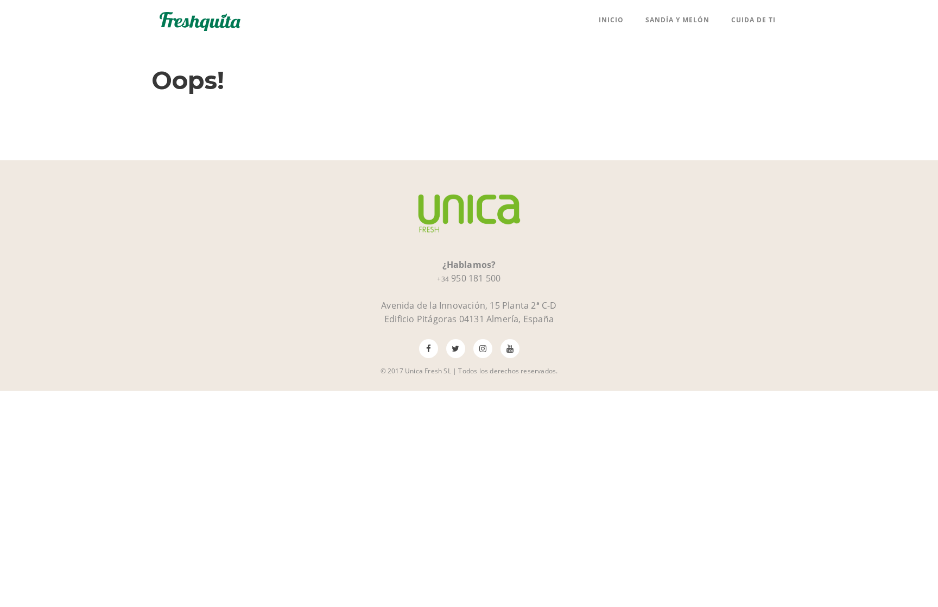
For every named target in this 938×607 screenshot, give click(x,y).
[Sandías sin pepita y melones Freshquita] (200, 20)
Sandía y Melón (677, 19)
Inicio (611, 19)
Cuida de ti (753, 19)
